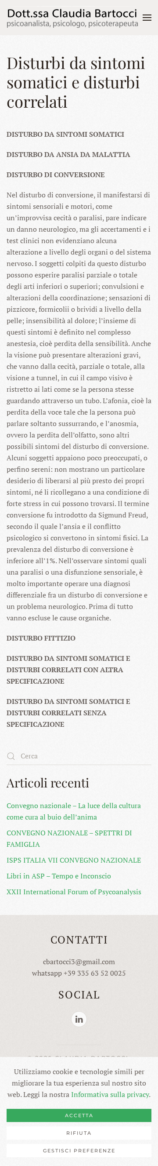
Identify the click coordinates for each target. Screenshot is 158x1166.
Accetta (79, 1115)
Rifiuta (79, 1133)
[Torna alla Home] (72, 17)
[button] (147, 17)
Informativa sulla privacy (110, 1094)
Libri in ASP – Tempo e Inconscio (59, 876)
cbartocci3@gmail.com (79, 961)
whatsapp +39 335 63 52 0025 (79, 973)
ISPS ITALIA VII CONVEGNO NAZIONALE (74, 860)
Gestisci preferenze (79, 1151)
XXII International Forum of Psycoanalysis (74, 891)
